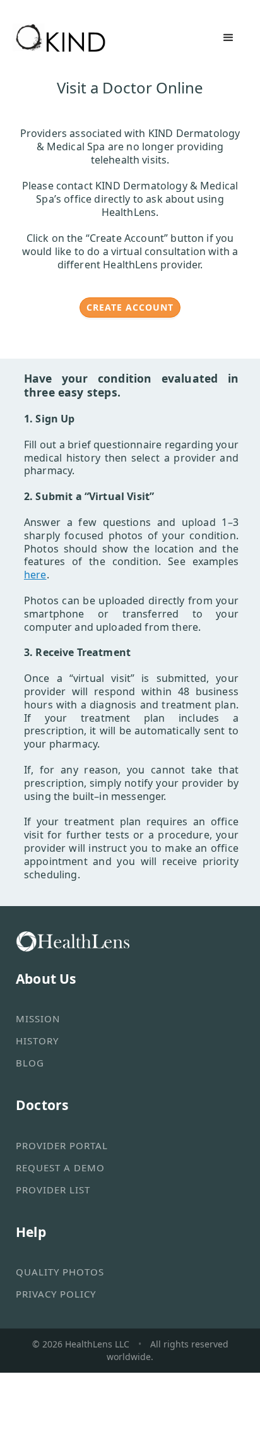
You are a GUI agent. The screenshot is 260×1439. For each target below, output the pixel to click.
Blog (30, 1062)
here (35, 575)
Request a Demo (60, 1167)
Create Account (130, 307)
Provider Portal (62, 1145)
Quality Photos (60, 1271)
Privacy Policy (56, 1293)
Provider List (53, 1189)
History (37, 1040)
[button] (228, 38)
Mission (38, 1018)
